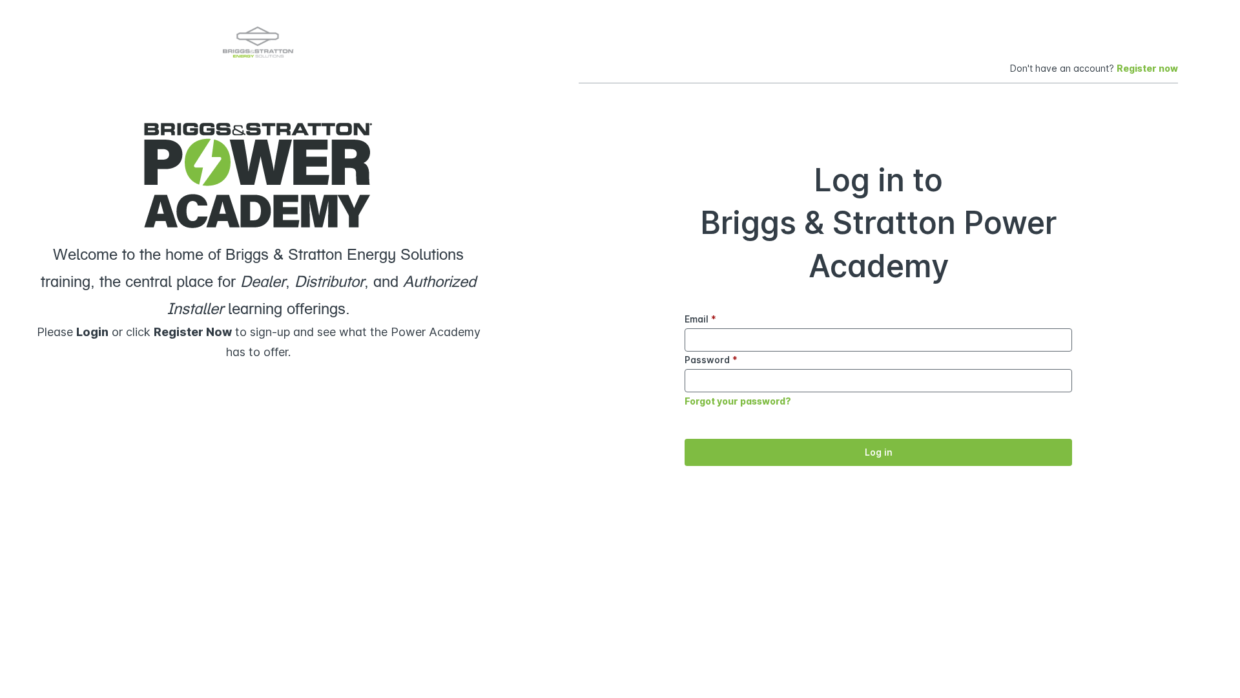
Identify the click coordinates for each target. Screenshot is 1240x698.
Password (711, 359)
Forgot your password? (738, 401)
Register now (1147, 68)
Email (700, 318)
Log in (879, 452)
